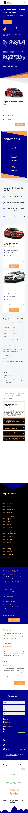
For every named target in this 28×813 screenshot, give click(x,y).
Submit (22, 734)
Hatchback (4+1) (8, 726)
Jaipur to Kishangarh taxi (8, 503)
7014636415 (14, 775)
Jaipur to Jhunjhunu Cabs (8, 536)
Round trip (7, 721)
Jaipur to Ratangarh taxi (8, 521)
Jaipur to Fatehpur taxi (7, 519)
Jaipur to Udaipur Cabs (7, 512)
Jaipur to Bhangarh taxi (8, 546)
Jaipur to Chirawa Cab (7, 526)
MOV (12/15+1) (7, 731)
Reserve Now (14, 266)
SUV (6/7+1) (6, 729)
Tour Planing (7, 722)
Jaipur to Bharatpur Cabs (8, 553)
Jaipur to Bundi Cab (7, 556)
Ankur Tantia (7, 676)
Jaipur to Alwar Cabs (7, 548)
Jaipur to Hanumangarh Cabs (9, 534)
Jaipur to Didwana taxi (7, 523)
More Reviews (19, 683)
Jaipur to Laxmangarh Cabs (8, 516)
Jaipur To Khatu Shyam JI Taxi (9, 539)
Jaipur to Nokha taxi (7, 518)
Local (6, 718)
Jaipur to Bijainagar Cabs (8, 511)
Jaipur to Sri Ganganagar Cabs (9, 533)
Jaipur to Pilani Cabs (7, 524)
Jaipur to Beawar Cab (7, 551)
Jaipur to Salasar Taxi (7, 538)
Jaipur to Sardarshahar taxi (8, 541)
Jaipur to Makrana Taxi (7, 527)
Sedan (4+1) (7, 728)
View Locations (6, 358)
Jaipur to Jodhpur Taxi (7, 506)
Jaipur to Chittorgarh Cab (8, 509)
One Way (6, 719)
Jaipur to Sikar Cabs (7, 542)
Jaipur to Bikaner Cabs (7, 531)
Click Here (18, 141)
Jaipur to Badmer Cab (7, 549)
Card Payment (14, 619)
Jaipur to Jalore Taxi (7, 557)
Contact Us (20, 124)
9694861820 (14, 783)
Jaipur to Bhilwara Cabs (8, 504)
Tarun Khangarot (8, 643)
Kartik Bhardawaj (8, 661)
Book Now (7, 22)
